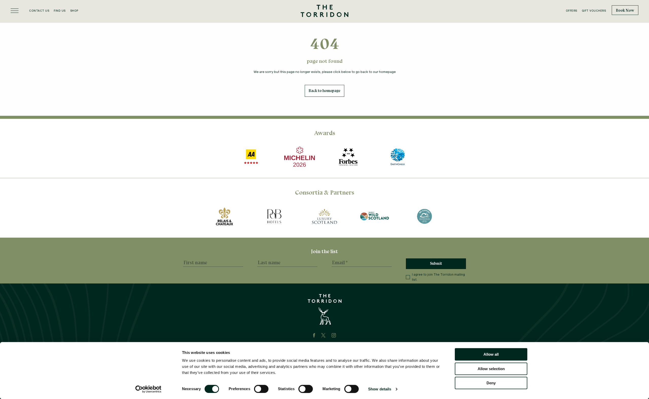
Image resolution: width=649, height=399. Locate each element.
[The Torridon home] (324, 10)
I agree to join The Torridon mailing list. (438, 277)
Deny (491, 383)
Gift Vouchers (594, 10)
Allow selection (491, 369)
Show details (379, 389)
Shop (74, 10)
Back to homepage (324, 90)
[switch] (261, 389)
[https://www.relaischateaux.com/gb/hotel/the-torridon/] (224, 216)
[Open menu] (15, 10)
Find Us (60, 10)
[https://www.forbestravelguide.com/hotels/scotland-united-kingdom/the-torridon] (348, 157)
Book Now (625, 10)
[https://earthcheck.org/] (398, 157)
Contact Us (39, 10)
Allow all (491, 354)
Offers (571, 10)
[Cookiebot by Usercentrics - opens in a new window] (148, 389)
